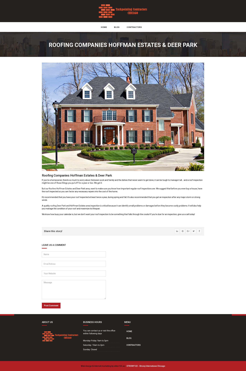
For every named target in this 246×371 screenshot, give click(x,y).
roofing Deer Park (58, 206)
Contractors (134, 27)
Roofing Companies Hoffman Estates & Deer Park (77, 175)
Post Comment (51, 305)
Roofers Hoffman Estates (60, 188)
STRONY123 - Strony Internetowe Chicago (146, 366)
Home (104, 27)
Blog (117, 27)
